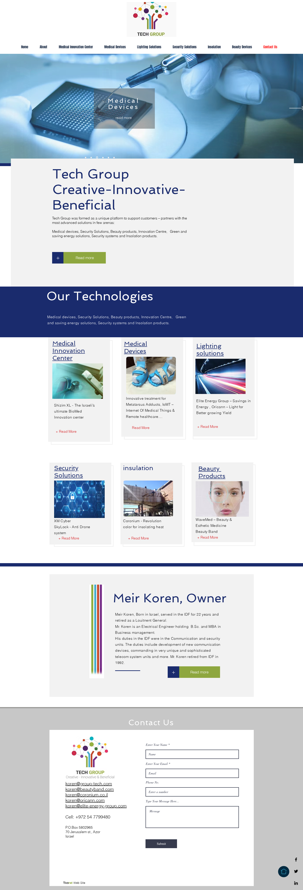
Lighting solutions (210, 349)
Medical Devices (135, 347)
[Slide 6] (108, 157)
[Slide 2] (91, 157)
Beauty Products (211, 472)
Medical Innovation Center (68, 351)
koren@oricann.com (85, 800)
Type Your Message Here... (162, 801)
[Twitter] (296, 871)
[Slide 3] (114, 157)
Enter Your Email (157, 763)
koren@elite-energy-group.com (96, 806)
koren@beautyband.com (89, 789)
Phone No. (152, 782)
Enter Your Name (156, 744)
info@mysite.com (228, 841)
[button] (173, 672)
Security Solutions (68, 471)
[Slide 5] (103, 157)
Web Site (74, 882)
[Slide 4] (97, 158)
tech (97, 783)
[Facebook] (296, 859)
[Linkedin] (296, 883)
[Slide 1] (85, 157)
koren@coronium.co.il (86, 794)
